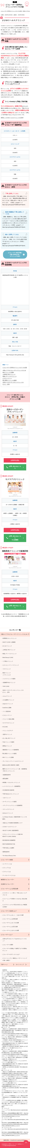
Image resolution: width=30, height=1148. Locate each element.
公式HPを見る (15, 460)
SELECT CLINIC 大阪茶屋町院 (10, 830)
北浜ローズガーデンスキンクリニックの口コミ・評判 (13, 691)
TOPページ (4, 964)
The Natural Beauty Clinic (9, 855)
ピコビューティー (7, 715)
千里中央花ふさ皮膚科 (8, 848)
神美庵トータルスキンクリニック (11, 782)
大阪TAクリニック (7, 734)
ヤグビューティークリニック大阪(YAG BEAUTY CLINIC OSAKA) (12, 835)
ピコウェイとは (6, 871)
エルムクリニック (7, 696)
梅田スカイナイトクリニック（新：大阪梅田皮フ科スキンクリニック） (14, 770)
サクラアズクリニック (8, 723)
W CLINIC (5, 726)
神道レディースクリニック (9, 653)
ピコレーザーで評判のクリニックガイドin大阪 (15, 6)
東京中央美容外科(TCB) (8, 844)
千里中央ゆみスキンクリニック (10, 794)
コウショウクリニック (8, 809)
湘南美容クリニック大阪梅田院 (10, 749)
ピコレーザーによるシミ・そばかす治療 (13, 915)
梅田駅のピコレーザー (7, 879)
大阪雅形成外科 (6, 774)
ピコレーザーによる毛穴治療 (10, 926)
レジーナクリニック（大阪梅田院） (11, 786)
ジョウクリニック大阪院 (8, 678)
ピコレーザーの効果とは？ (9, 911)
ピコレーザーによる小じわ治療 (10, 930)
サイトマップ (20, 964)
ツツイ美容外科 (6, 711)
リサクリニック (6, 669)
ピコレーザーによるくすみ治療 (10, 922)
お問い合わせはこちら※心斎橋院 (15, 538)
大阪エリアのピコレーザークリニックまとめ (14, 370)
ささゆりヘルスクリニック (9, 826)
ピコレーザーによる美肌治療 (9, 888)
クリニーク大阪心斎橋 (8, 719)
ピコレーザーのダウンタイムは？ (11, 954)
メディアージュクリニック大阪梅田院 (12, 805)
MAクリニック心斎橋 (8, 757)
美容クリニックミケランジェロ (6, 674)
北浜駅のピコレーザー (7, 884)
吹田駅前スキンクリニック (9, 638)
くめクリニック (6, 797)
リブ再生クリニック (7, 661)
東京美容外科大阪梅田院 (8, 840)
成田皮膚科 (5, 778)
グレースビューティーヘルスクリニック (13, 761)
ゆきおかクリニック (7, 813)
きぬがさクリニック (7, 703)
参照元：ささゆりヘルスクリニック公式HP (12, 117)
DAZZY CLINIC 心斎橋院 (9, 642)
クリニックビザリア (7, 730)
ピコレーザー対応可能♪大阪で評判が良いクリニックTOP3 (15, 254)
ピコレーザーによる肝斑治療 (10, 919)
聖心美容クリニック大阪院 (9, 753)
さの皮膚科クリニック (8, 700)
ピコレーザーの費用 (7, 944)
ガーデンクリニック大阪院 (9, 801)
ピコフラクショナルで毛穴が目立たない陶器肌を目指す (14, 905)
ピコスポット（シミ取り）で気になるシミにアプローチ (14, 894)
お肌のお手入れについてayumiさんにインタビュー (14, 939)
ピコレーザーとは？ (7, 934)
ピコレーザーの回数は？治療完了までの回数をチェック (14, 949)
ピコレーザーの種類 (7, 859)
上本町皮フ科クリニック (8, 649)
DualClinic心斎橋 (6, 707)
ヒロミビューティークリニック (10, 665)
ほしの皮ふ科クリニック (8, 738)
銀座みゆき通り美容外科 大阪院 (10, 765)
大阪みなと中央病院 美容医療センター (12, 822)
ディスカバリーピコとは (8, 875)
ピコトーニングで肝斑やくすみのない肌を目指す (14, 899)
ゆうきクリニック (7, 646)
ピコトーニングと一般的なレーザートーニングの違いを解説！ (14, 959)
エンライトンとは (7, 864)
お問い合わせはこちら (15, 467)
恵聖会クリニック (7, 746)
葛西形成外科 (6, 851)
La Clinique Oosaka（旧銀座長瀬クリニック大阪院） (14, 818)
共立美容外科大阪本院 (8, 790)
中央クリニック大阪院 (8, 742)
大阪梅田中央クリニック (8, 682)
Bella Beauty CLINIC (7, 657)
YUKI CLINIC (5, 686)
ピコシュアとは (6, 867)
